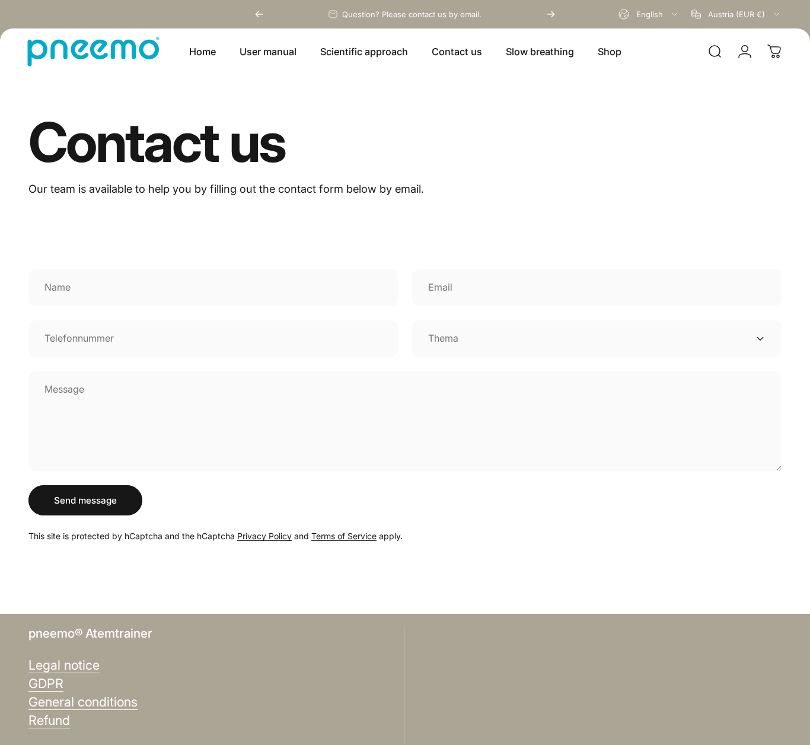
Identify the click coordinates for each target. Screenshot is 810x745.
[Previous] (259, 14)
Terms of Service (344, 536)
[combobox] (649, 14)
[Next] (551, 14)
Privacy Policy (264, 536)
